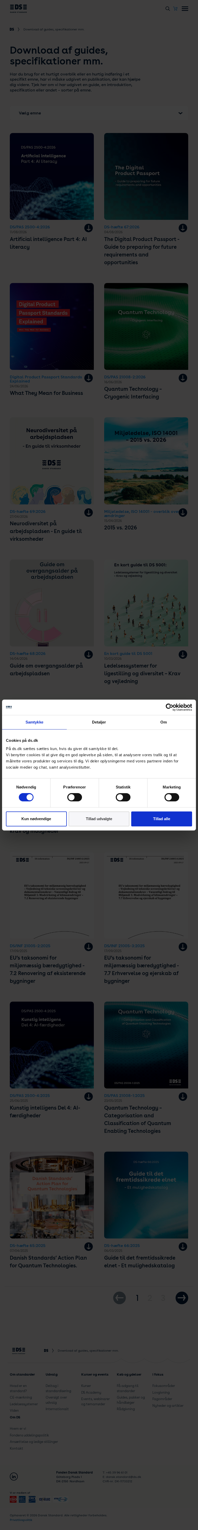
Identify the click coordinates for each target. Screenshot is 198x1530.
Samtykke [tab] (34, 722)
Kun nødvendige (36, 819)
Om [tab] (163, 722)
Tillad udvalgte (99, 819)
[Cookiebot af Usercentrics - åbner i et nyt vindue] (169, 707)
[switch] (74, 797)
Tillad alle (161, 819)
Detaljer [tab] (99, 722)
